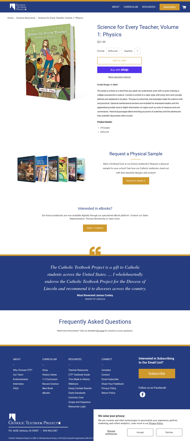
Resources (75, 359)
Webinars (73, 383)
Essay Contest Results (80, 388)
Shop (45, 370)
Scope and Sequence (79, 402)
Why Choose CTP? (22, 370)
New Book (47, 388)
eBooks (46, 393)
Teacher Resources (78, 370)
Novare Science (50, 383)
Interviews (18, 383)
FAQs (16, 388)
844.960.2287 (50, 430)
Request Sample (135, 181)
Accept (140, 432)
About (17, 359)
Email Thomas (95, 228)
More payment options (119, 77)
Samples (106, 370)
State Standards (76, 393)
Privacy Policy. (156, 423)
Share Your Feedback (113, 383)
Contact (106, 374)
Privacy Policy (109, 388)
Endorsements (20, 379)
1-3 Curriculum (50, 379)
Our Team (18, 374)
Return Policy (108, 393)
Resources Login (77, 406)
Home (10, 18)
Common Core (75, 397)
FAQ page (100, 331)
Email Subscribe (110, 379)
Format (100, 51)
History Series (49, 374)
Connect (107, 359)
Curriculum (49, 359)
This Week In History (79, 379)
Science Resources (25, 18)
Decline (169, 432)
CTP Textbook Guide (79, 374)
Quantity (128, 51)
